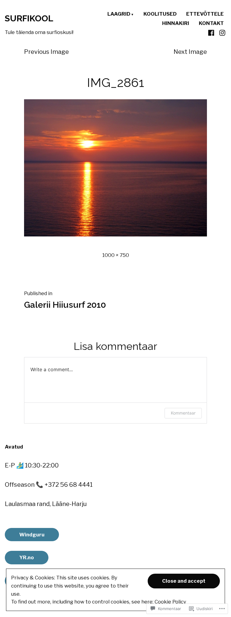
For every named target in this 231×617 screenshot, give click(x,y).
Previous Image (46, 51)
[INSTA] (221, 32)
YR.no (26, 557)
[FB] (212, 32)
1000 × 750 (115, 255)
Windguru (32, 535)
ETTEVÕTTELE (205, 14)
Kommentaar (183, 412)
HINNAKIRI (175, 23)
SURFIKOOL (29, 18)
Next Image (190, 51)
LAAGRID (118, 14)
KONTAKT (211, 23)
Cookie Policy (170, 602)
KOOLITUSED (160, 14)
